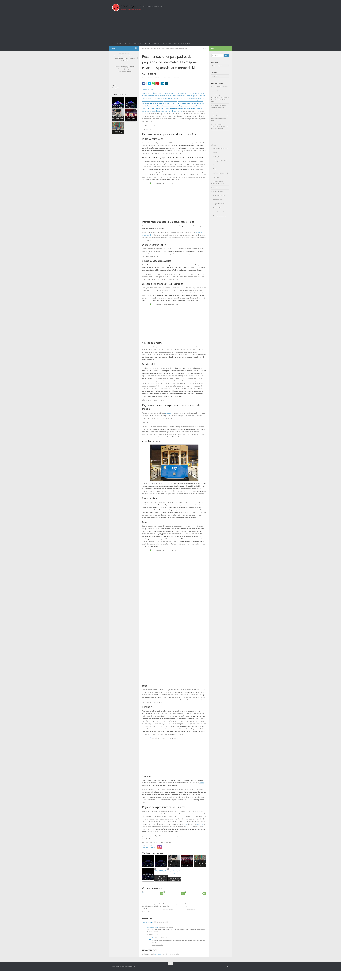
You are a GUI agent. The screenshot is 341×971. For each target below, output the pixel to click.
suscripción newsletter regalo (221, 212)
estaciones (168, 413)
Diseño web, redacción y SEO (221, 173)
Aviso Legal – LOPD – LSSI (220, 161)
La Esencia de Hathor (152, 927)
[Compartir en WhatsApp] (153, 83)
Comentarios (150, 922)
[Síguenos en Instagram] (136, 48)
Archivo (215, 152)
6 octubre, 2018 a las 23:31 (162, 938)
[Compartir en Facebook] (143, 83)
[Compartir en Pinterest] (157, 83)
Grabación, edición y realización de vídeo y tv (217, 182)
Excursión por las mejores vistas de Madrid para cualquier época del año (151, 906)
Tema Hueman (131, 966)
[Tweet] (149, 83)
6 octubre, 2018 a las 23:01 (166, 927)
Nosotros (119, 43)
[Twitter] (152, 847)
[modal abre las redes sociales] (166, 83)
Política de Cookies (154, 43)
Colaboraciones (167, 43)
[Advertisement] (170, 28)
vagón (185, 824)
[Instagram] (159, 847)
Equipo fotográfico (219, 204)
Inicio (113, 43)
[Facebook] (145, 847)
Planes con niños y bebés (167, 48)
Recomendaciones (218, 199)
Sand (146, 78)
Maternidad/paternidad (150, 48)
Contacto (215, 169)
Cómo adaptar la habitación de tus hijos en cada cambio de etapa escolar (219, 89)
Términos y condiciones (219, 216)
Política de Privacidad (140, 43)
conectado (158, 954)
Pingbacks (163, 922)
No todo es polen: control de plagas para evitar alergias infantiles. (219, 118)
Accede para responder (152, 934)
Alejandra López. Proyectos (182, 43)
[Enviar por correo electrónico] (162, 83)
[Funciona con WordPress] (118, 966)
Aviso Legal (128, 43)
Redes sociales (217, 208)
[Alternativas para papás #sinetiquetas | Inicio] (127, 7)
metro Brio (200, 824)
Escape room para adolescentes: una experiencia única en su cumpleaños (219, 126)
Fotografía (216, 177)
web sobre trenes (148, 89)
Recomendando (182, 48)
